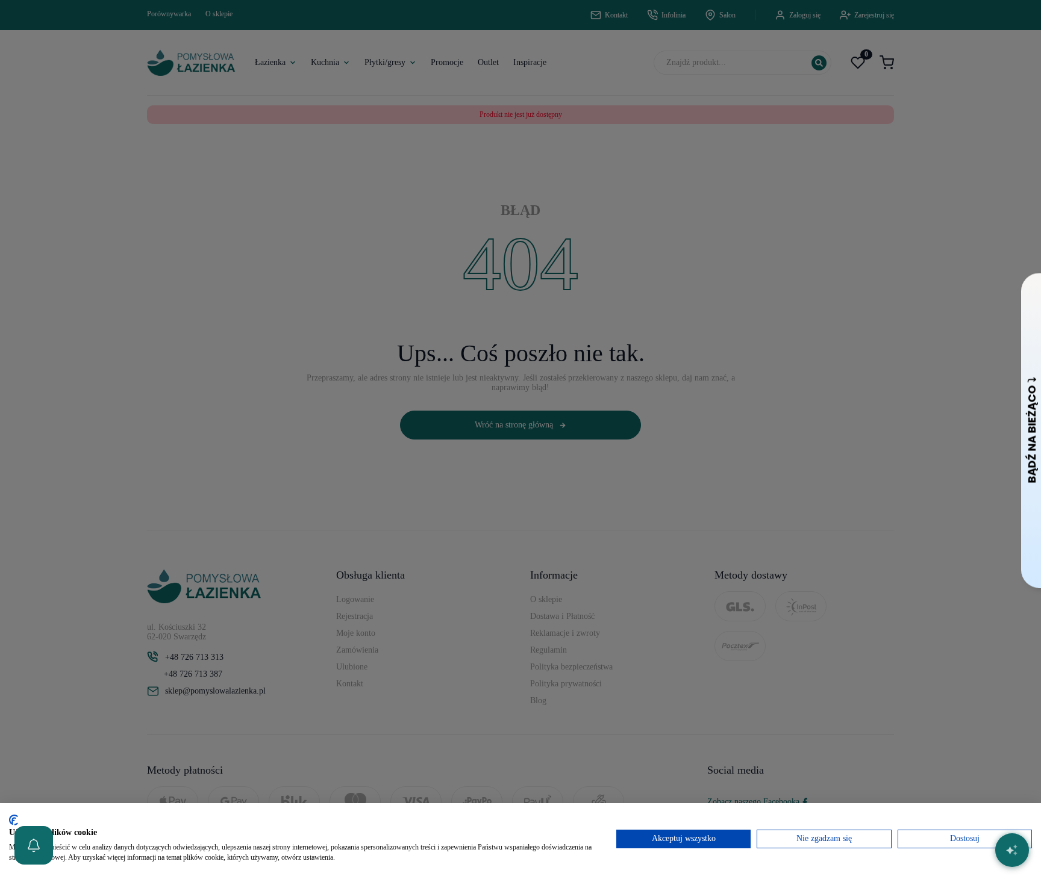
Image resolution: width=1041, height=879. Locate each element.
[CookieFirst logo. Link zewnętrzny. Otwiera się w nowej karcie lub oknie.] (13, 820)
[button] (33, 845)
